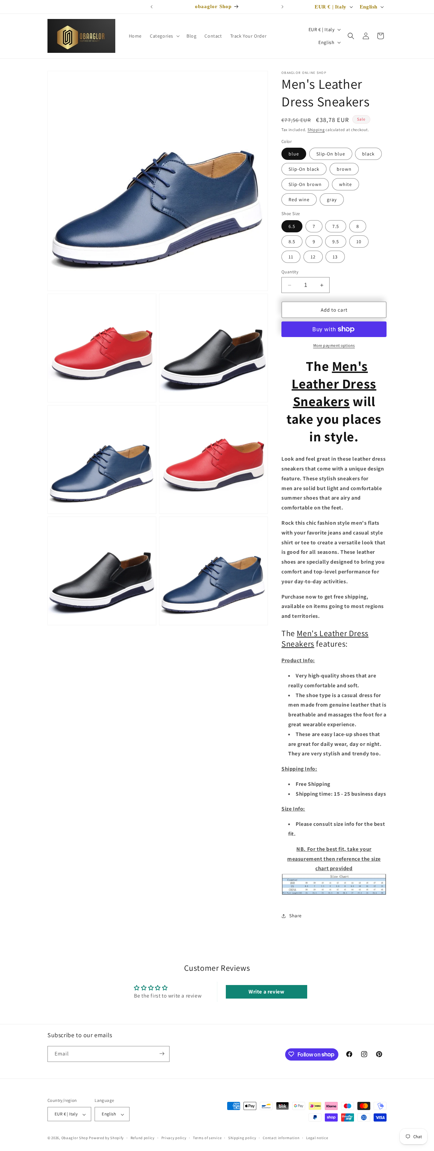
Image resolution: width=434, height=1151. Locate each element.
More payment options (334, 345)
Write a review (266, 991)
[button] (164, 36)
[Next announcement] (282, 6)
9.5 (335, 241)
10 (358, 241)
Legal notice (317, 1137)
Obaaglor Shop (74, 1138)
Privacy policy (173, 1137)
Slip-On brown (305, 184)
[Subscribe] (161, 1054)
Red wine (299, 199)
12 (313, 257)
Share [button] (295, 916)
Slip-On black (304, 169)
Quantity (289, 272)
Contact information (281, 1137)
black (368, 154)
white (345, 184)
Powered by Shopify (106, 1138)
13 (335, 257)
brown (344, 169)
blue (294, 154)
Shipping (316, 129)
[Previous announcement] (151, 6)
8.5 (292, 241)
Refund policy (143, 1137)
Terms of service (207, 1137)
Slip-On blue (330, 154)
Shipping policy (242, 1137)
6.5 (292, 226)
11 (291, 257)
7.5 (335, 226)
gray (332, 199)
